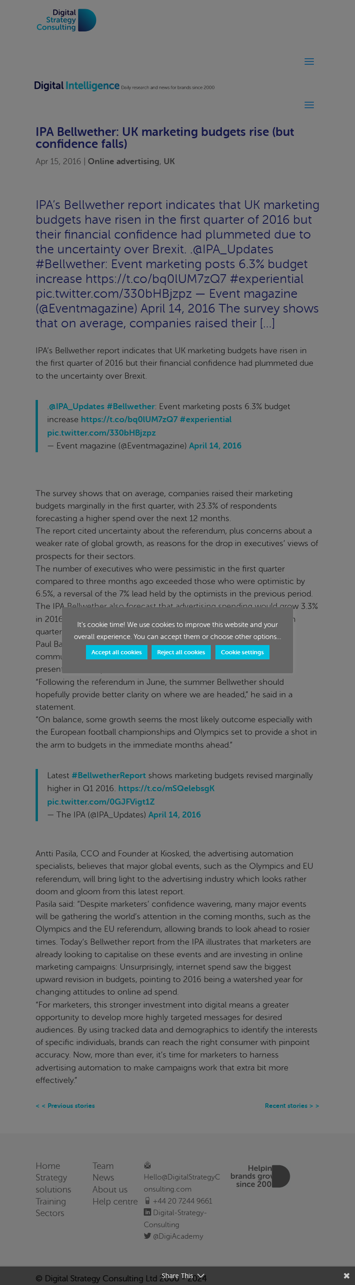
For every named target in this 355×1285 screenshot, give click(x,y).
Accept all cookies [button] (117, 652)
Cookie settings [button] (242, 652)
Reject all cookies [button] (181, 652)
